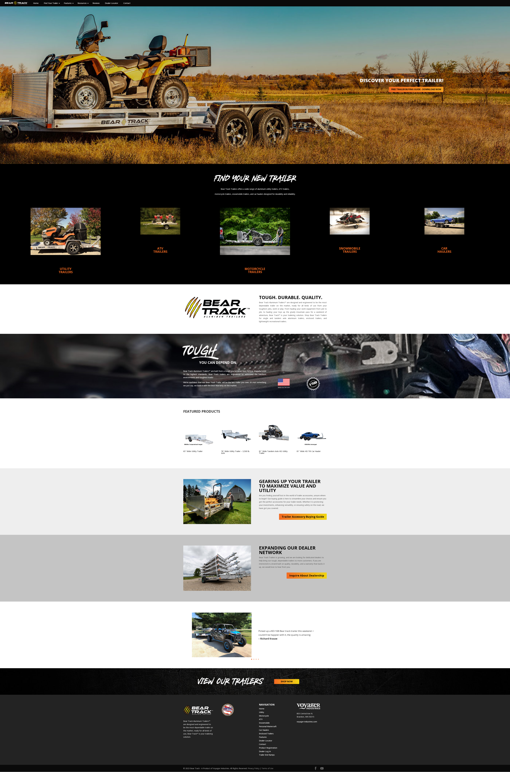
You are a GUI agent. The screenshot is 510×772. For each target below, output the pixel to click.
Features (263, 737)
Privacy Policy (253, 768)
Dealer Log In (265, 751)
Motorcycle (264, 716)
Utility (261, 712)
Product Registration (268, 748)
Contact (262, 744)
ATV (261, 719)
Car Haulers (264, 730)
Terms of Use (267, 768)
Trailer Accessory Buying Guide (303, 516)
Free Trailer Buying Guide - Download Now (416, 89)
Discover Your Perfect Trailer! (401, 80)
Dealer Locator (265, 740)
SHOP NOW (287, 681)
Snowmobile (264, 723)
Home (261, 708)
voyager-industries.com (307, 721)
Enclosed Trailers (266, 733)
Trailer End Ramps (267, 755)
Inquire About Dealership (306, 575)
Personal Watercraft (268, 726)
